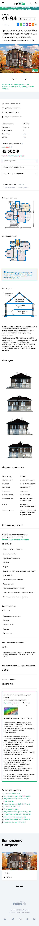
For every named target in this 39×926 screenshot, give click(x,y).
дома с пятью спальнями (15, 817)
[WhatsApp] (21, 24)
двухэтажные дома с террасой (17, 814)
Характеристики (9, 187)
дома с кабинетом (12, 794)
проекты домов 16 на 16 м (15, 822)
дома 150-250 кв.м (12, 807)
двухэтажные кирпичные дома (17, 812)
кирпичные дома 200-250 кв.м (17, 796)
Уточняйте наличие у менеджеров (13, 156)
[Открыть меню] (3, 3)
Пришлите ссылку (11, 703)
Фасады (21, 184)
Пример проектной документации (15, 539)
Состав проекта (23, 187)
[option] (19, 60)
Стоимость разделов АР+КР (12, 143)
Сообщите (19, 274)
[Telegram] (24, 24)
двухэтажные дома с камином (17, 819)
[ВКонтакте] (18, 24)
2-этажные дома (11, 809)
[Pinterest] (30, 24)
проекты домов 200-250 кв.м (17, 804)
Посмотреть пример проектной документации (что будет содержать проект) (18, 87)
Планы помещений (9, 184)
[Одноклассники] (33, 24)
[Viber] (27, 24)
